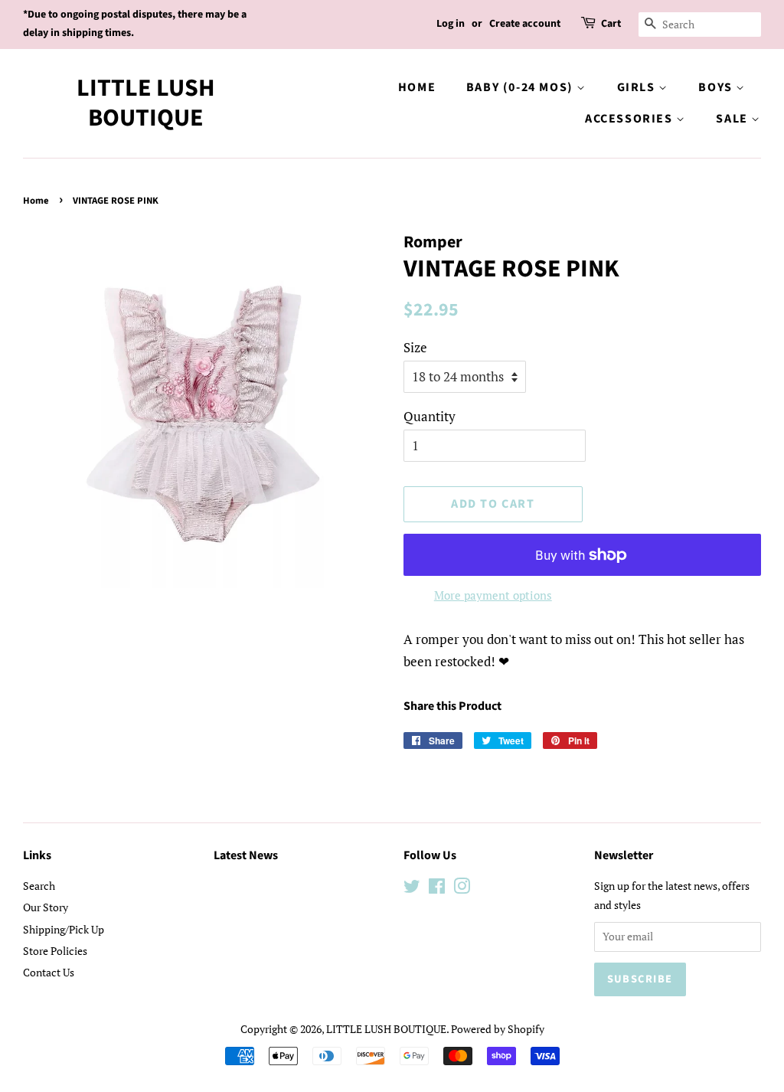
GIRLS (638, 87)
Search (39, 885)
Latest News (246, 855)
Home (417, 87)
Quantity (429, 416)
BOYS (717, 87)
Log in (450, 23)
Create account (524, 23)
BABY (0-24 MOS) (521, 87)
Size (415, 347)
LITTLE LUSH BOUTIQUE (146, 103)
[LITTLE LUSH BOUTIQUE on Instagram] (461, 888)
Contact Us (48, 972)
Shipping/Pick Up (63, 929)
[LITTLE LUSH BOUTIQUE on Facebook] (437, 888)
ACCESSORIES (630, 118)
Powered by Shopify (497, 1029)
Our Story (45, 907)
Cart (611, 23)
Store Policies (55, 950)
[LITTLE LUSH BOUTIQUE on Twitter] (411, 888)
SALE (733, 118)
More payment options (493, 595)
